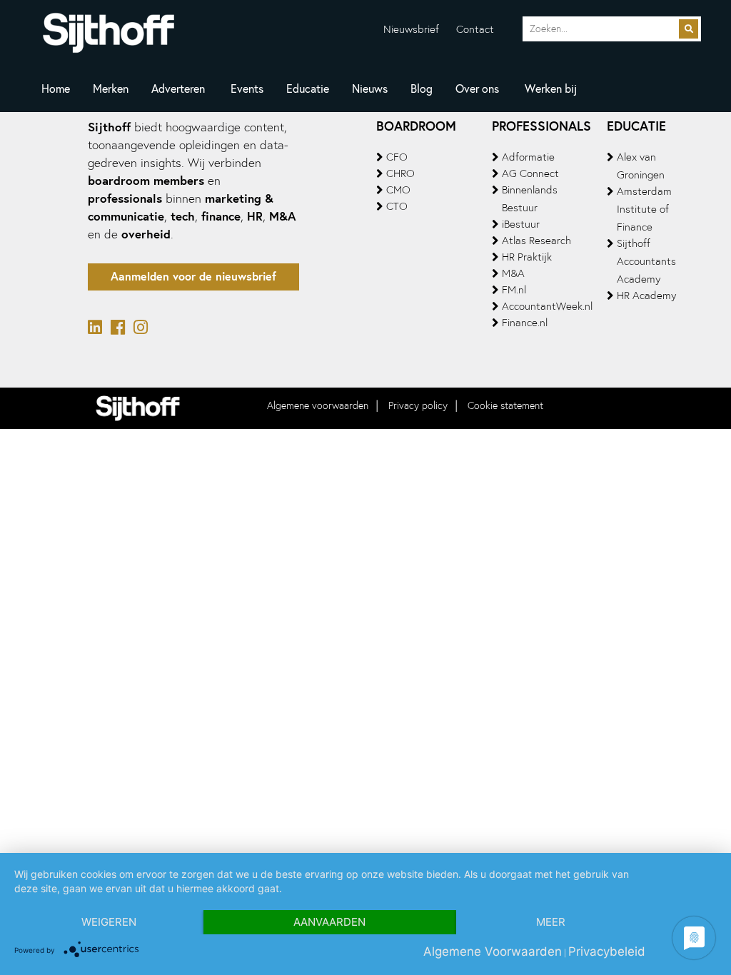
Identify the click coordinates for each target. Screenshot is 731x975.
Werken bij (551, 89)
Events (247, 89)
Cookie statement (505, 406)
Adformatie (528, 157)
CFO (397, 157)
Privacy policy (418, 406)
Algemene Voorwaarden (492, 951)
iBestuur (521, 224)
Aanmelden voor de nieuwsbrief (193, 276)
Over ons (477, 89)
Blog (421, 89)
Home (55, 89)
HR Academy (646, 295)
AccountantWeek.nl (547, 306)
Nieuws (370, 89)
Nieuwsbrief (411, 29)
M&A (513, 273)
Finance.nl (525, 322)
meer (550, 922)
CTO (397, 206)
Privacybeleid (606, 951)
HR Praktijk (527, 257)
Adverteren (178, 89)
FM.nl (514, 289)
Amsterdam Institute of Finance (644, 209)
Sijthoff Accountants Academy (646, 261)
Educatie (307, 89)
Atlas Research (536, 240)
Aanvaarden (329, 922)
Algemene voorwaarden (317, 406)
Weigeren (108, 922)
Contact (475, 29)
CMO (398, 189)
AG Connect (530, 173)
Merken (110, 89)
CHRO (400, 173)
